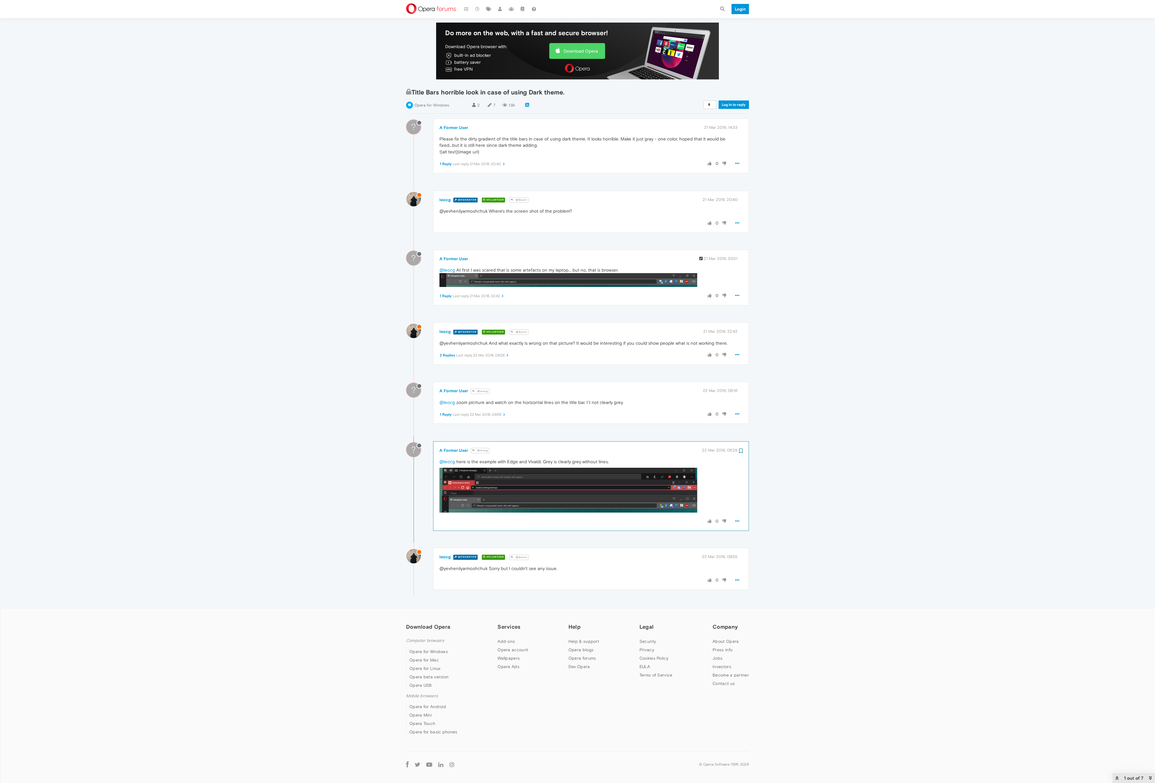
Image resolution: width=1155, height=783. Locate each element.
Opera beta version (428, 676)
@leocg (447, 270)
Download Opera (581, 51)
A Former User (453, 127)
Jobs (717, 658)
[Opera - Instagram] (451, 764)
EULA (644, 666)
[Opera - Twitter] (417, 764)
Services (508, 627)
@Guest (521, 200)
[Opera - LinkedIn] (440, 764)
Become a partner (731, 675)
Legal (646, 627)
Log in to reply (734, 105)
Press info (722, 649)
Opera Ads (508, 666)
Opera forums (582, 658)
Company (725, 627)
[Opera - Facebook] (407, 764)
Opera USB (420, 685)
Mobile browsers (422, 695)
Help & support (583, 641)
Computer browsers (425, 640)
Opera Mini (420, 715)
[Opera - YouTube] (429, 764)
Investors (722, 666)
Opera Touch (422, 723)
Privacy (646, 649)
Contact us (724, 683)
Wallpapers (508, 658)
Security (647, 641)
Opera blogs (580, 649)
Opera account (512, 649)
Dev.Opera (579, 666)
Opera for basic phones (433, 731)
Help (574, 627)
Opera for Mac (424, 660)
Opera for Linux (425, 668)
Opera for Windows (431, 105)
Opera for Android (427, 706)
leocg (445, 199)
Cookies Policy (653, 658)
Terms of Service (656, 675)
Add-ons (506, 641)
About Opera (726, 641)
